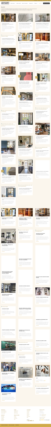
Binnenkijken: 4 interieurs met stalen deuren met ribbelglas (42, 24)
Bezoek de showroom (42, 417)
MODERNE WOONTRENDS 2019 (42, 319)
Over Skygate (35, 0)
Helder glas (2, 417)
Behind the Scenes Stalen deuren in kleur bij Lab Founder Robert (24, 62)
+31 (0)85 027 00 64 (4, 0)
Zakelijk (49, 0)
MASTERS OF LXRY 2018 (6, 352)
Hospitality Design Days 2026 (8, 57)
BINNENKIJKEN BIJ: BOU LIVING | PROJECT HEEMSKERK (25, 175)
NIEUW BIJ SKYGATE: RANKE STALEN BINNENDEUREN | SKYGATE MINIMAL (7, 272)
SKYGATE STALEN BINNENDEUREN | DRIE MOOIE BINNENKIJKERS (25, 189)
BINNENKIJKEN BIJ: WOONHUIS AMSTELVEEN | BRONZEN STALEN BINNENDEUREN (8, 156)
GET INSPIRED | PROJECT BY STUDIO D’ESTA (7, 245)
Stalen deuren (13, 3)
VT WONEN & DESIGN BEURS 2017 (42, 388)
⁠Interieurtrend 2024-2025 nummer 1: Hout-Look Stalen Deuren (7, 97)
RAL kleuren (15, 418)
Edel (14, 419)
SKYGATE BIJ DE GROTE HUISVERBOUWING (40, 234)
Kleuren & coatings (24, 3)
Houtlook (15, 417)
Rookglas (2, 420)
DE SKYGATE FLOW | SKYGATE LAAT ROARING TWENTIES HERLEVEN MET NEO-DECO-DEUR (8, 129)
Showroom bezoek (40, 0)
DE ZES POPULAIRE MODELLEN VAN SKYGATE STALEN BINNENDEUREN (41, 112)
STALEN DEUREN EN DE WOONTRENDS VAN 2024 (23, 127)
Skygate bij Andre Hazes (41, 340)
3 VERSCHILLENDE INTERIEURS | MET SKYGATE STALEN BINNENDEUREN (42, 137)
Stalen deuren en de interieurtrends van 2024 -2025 (25, 102)
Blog (5, 331)
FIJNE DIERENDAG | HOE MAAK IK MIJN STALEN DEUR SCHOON (25, 150)
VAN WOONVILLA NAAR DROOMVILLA (6, 394)
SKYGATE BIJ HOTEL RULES (24, 344)
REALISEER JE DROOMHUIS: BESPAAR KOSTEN (7, 295)
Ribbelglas (2, 419)
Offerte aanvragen (46, 3)
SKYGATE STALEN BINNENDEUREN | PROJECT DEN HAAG (42, 151)
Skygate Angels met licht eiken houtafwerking (8, 114)
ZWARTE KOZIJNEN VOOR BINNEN (42, 171)
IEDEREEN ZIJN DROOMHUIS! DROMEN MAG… (24, 330)
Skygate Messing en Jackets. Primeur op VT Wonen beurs (25, 308)
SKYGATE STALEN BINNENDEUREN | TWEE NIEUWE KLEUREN (8, 177)
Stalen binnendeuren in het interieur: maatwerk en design (8, 39)
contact (28, 8)
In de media (6, 353)
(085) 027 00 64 (44, 414)
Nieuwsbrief (28, 416)
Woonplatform (7, 274)
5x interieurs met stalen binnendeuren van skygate (41, 98)
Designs (35, 3)
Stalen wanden (18, 3)
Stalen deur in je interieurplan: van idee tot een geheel (7, 24)
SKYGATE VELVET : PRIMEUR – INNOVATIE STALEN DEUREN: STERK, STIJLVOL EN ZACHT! (24, 83)
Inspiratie (40, 3)
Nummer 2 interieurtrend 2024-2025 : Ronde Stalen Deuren (41, 84)
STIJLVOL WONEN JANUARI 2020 (42, 297)
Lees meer (3, 30)
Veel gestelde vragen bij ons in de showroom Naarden (25, 24)
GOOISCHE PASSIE (5, 308)
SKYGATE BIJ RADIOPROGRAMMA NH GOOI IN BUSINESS (25, 259)
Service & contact (45, 0)
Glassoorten (31, 3)
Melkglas (2, 418)
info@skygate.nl (43, 415)
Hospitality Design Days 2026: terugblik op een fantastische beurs (42, 43)
